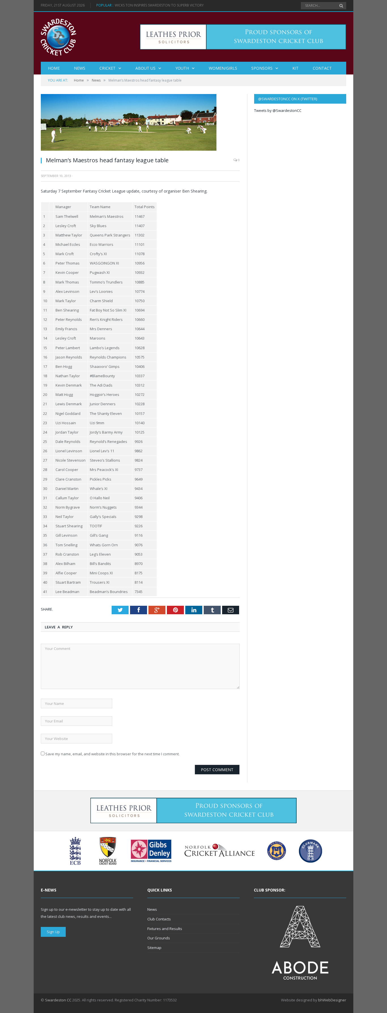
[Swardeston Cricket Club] (58, 36)
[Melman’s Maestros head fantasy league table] (128, 149)
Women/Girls (223, 68)
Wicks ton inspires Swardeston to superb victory (159, 5)
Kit (295, 68)
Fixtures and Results (164, 928)
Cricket (107, 68)
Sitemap (154, 947)
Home (54, 68)
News (79, 68)
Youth (182, 68)
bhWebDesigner (332, 1000)
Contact (322, 68)
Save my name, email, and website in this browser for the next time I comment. (112, 753)
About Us (145, 68)
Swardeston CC (58, 1000)
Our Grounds (158, 938)
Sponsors (262, 68)
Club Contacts (159, 919)
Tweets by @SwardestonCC (277, 110)
